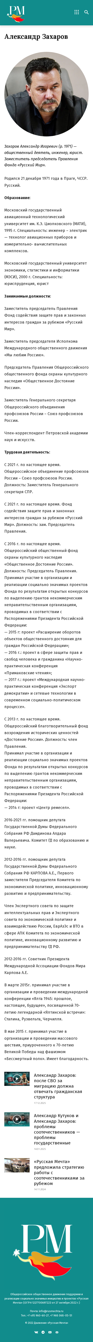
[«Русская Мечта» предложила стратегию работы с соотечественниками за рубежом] (17, 1165)
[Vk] (36, 1332)
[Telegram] (43, 1332)
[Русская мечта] (25, 12)
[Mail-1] (57, 1332)
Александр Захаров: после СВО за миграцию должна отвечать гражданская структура (58, 1086)
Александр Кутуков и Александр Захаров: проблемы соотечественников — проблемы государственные (57, 1129)
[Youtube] (50, 1332)
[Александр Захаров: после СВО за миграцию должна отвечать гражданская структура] (17, 1079)
